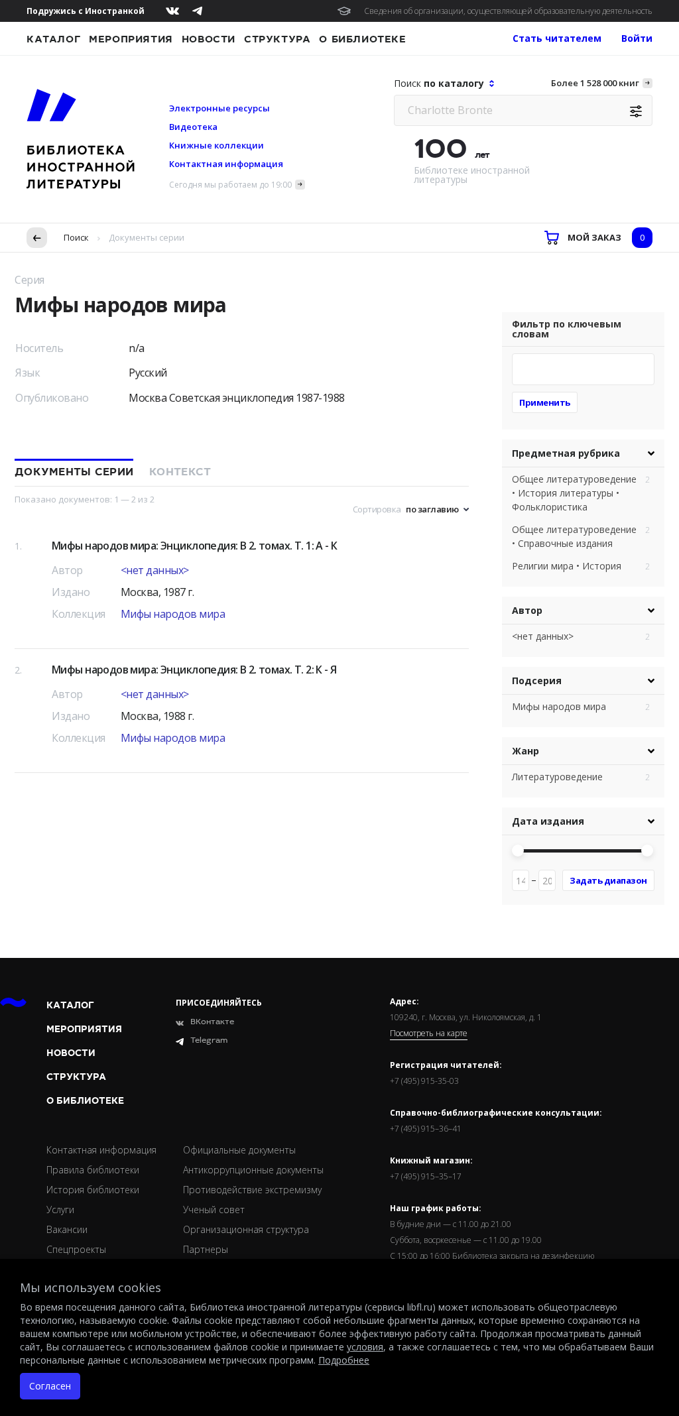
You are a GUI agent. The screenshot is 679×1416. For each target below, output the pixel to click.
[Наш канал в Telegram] (197, 11)
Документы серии (74, 472)
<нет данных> (155, 570)
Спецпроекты (76, 1249)
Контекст (180, 472)
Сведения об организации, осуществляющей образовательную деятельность (508, 11)
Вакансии (67, 1229)
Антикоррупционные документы (253, 1169)
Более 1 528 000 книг (595, 83)
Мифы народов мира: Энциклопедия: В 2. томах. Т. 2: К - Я (194, 669)
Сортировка (377, 509)
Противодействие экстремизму (252, 1189)
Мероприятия (131, 39)
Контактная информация (226, 164)
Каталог (53, 39)
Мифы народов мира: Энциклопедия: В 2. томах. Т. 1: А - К (195, 545)
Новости (208, 39)
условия (365, 1346)
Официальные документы (239, 1150)
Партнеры (205, 1249)
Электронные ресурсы (219, 108)
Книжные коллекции (216, 145)
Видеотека (193, 127)
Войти (636, 38)
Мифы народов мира (173, 614)
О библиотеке (362, 39)
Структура (277, 39)
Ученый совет (214, 1209)
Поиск (76, 237)
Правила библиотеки (92, 1169)
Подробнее (343, 1360)
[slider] (518, 850)
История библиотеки (92, 1189)
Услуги (60, 1209)
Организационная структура (246, 1229)
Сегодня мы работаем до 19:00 (230, 184)
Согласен (50, 1386)
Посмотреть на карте (428, 1033)
